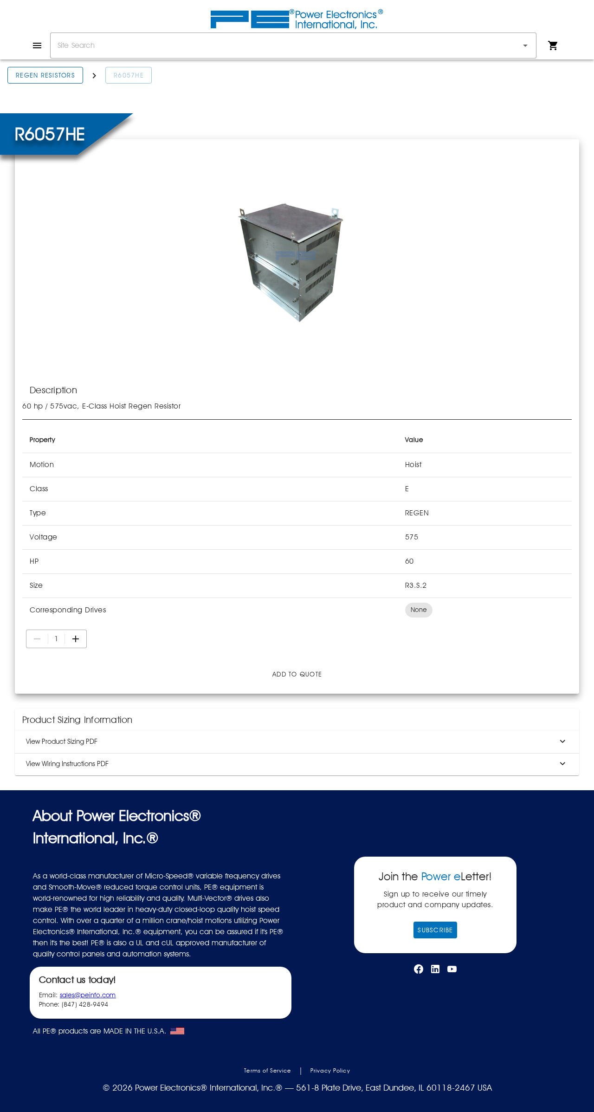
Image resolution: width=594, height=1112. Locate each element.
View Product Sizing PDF (61, 741)
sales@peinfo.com (88, 995)
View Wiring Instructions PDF (67, 764)
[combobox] (293, 46)
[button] (525, 45)
